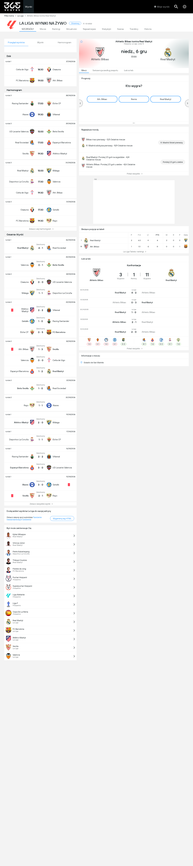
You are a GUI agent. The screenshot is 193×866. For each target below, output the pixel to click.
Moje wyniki (163, 6)
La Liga (20, 16)
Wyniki (28, 6)
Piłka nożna (9, 16)
